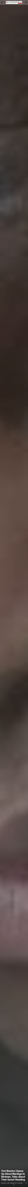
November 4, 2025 (5, 1183)
